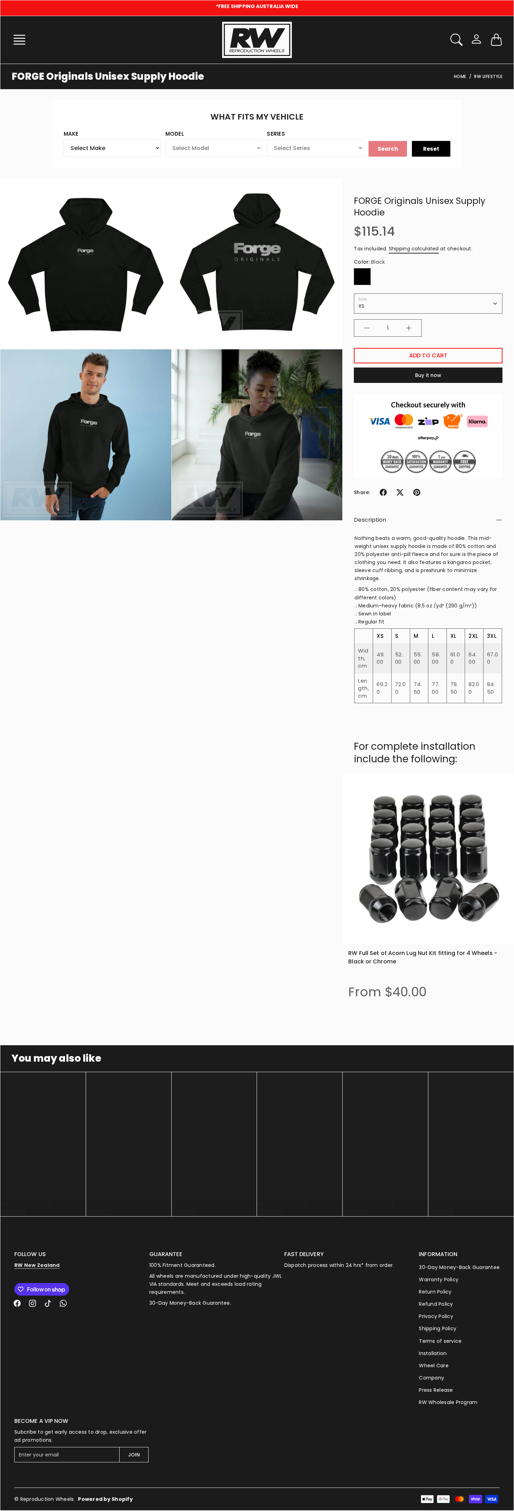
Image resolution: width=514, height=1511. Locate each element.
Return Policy (435, 1291)
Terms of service (440, 1341)
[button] (21, 40)
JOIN (134, 1454)
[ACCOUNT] (476, 39)
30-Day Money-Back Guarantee (459, 1267)
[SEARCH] (456, 39)
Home (460, 76)
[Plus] (408, 328)
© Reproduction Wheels (44, 1499)
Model (174, 133)
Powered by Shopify (105, 1499)
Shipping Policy (437, 1328)
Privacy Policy (436, 1316)
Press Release (436, 1390)
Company (431, 1377)
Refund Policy (436, 1303)
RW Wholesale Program (448, 1402)
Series (276, 133)
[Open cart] (496, 39)
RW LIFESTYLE (488, 76)
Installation (433, 1353)
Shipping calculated (414, 248)
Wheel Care (434, 1365)
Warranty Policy (438, 1279)
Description (370, 520)
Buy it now (428, 375)
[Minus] (366, 328)
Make (71, 133)
